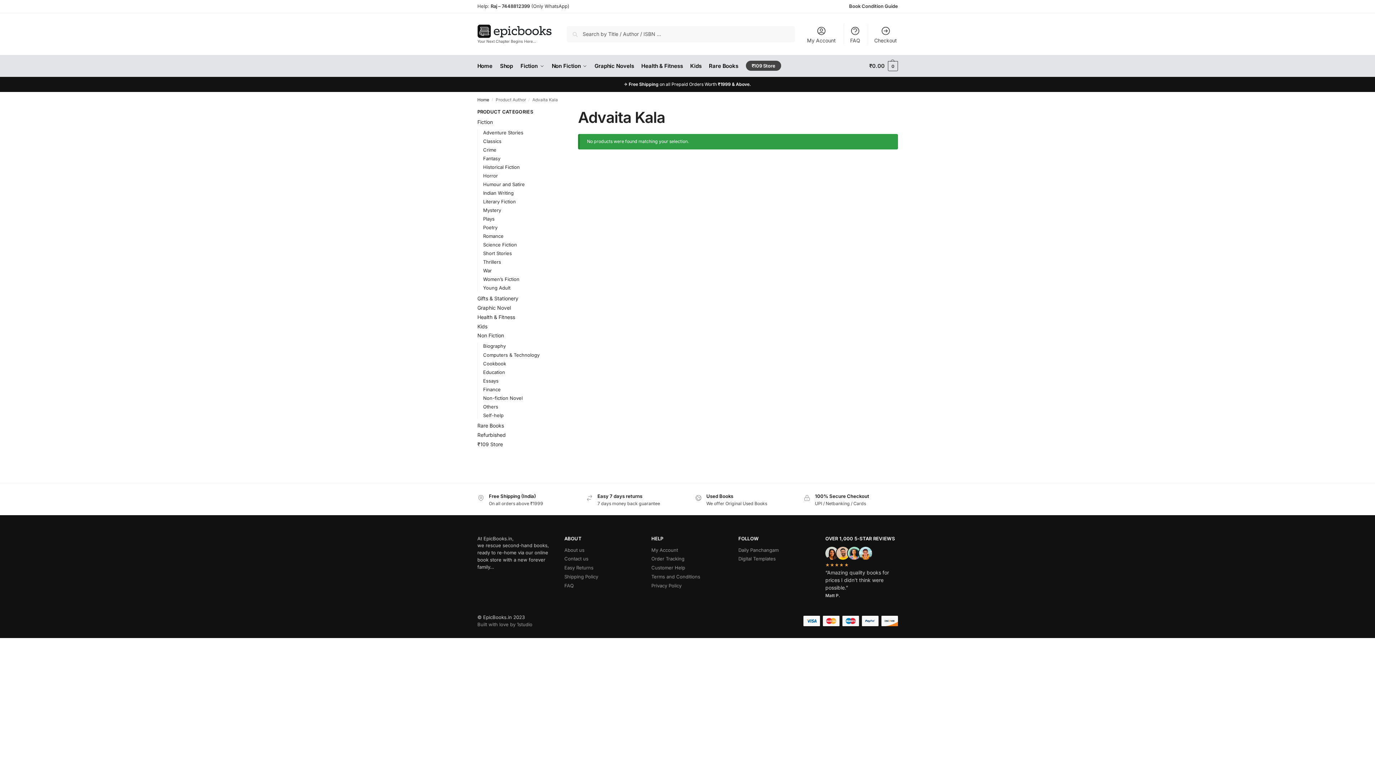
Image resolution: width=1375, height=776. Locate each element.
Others (490, 407)
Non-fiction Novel (503, 398)
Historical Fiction (501, 167)
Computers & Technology (511, 355)
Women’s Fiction (501, 279)
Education (494, 372)
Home (483, 99)
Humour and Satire (504, 184)
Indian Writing (498, 193)
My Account (821, 40)
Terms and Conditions (675, 576)
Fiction (485, 122)
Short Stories (497, 253)
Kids (482, 326)
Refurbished (491, 435)
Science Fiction (500, 245)
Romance (493, 236)
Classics (492, 141)
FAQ (855, 40)
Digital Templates (757, 559)
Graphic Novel (494, 308)
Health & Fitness (496, 317)
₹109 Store (490, 444)
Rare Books (490, 425)
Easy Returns (578, 568)
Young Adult (496, 288)
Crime (489, 150)
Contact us (576, 559)
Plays (489, 219)
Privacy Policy (666, 585)
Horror (490, 176)
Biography (494, 346)
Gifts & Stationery (497, 298)
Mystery (492, 210)
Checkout (885, 40)
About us (574, 550)
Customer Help (668, 568)
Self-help (493, 415)
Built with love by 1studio (504, 624)
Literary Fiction (499, 201)
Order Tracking (667, 559)
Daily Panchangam (758, 550)
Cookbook (494, 363)
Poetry (490, 227)
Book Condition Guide (873, 6)
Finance (492, 389)
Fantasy (491, 158)
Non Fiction (490, 335)
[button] (883, 66)
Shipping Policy (581, 576)
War (487, 270)
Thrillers (492, 262)
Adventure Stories (503, 132)
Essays (491, 381)
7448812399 (515, 6)
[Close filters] (551, 112)
